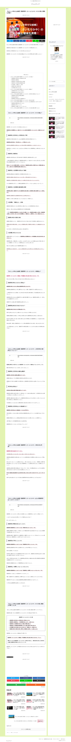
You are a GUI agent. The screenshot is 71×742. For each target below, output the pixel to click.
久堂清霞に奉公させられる (16, 87)
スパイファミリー (52, 103)
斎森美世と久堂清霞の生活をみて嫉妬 (18, 81)
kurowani (57, 53)
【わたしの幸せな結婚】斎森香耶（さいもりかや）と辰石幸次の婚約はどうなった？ (25, 93)
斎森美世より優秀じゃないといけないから (19, 106)
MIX (49, 89)
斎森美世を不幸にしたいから (17, 104)
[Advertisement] (26, 64)
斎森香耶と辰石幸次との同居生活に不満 (19, 78)
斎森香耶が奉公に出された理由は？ (18, 90)
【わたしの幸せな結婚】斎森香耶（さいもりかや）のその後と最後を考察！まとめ (25, 107)
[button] (42, 41)
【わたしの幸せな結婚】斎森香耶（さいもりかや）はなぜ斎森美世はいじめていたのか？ (26, 101)
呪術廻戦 (50, 106)
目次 (24, 74)
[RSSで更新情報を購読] (35, 685)
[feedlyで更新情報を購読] (16, 685)
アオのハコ (51, 94)
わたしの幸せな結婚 (53, 91)
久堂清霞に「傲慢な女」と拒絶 (17, 84)
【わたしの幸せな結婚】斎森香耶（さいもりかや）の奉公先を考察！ (23, 100)
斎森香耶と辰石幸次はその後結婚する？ (19, 98)
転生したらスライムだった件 (54, 113)
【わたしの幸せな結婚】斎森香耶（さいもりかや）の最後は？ (22, 89)
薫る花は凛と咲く (52, 108)
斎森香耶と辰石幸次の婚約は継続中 (18, 95)
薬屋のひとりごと (52, 111)
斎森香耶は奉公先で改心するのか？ (18, 92)
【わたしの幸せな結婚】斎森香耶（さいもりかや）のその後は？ (22, 76)
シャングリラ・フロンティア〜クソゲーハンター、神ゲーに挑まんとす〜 (56, 100)
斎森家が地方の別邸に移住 (16, 86)
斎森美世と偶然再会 (15, 79)
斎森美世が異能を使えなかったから (18, 103)
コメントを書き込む (26, 729)
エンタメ (50, 96)
